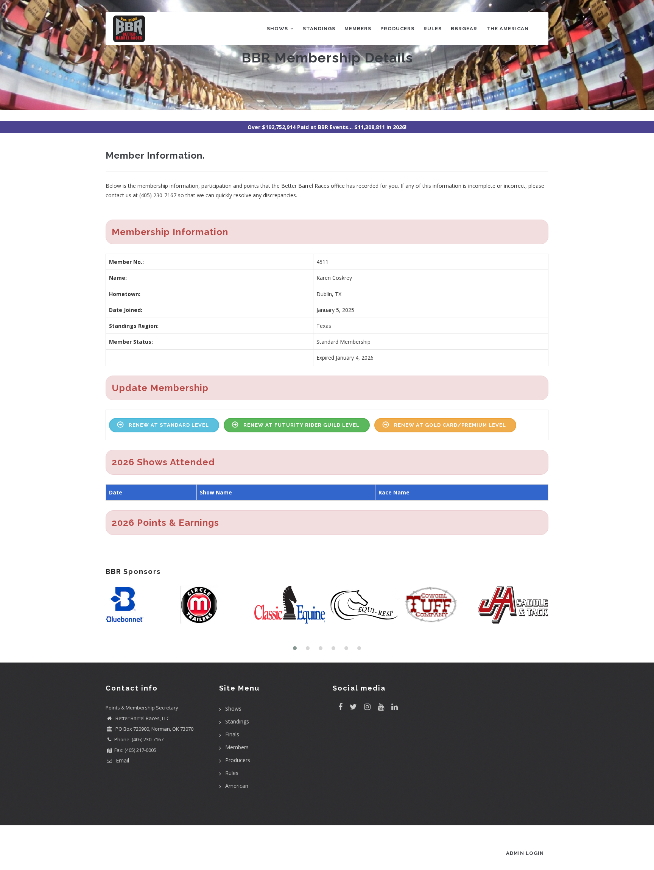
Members (357, 28)
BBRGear (464, 28)
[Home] (129, 27)
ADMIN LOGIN (525, 853)
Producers (397, 28)
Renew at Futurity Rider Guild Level (301, 425)
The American (507, 28)
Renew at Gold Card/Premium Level (450, 425)
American (236, 785)
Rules (433, 28)
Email (121, 760)
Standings (319, 28)
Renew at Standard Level (169, 425)
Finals (232, 734)
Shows (278, 28)
